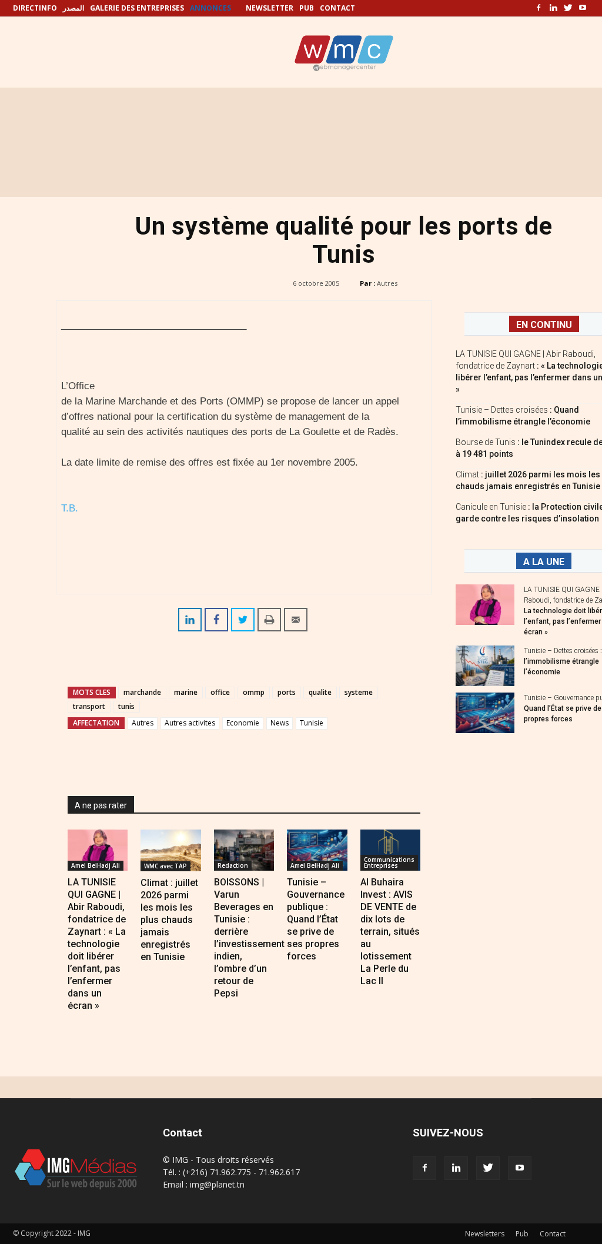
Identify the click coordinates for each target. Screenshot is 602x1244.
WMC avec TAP (165, 866)
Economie (242, 723)
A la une (543, 561)
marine (186, 692)
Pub (522, 1234)
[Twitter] (567, 8)
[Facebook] (538, 8)
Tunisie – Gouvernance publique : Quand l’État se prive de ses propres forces (316, 919)
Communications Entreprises (389, 862)
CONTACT (337, 8)
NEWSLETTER (269, 8)
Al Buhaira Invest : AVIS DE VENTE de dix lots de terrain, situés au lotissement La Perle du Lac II (390, 931)
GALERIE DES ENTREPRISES (137, 8)
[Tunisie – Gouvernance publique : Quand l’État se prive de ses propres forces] (317, 850)
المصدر (73, 8)
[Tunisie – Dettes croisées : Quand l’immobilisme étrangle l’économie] (485, 666)
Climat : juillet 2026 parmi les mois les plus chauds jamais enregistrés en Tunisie (169, 919)
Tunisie (311, 723)
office (220, 692)
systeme (359, 692)
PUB (306, 8)
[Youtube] (582, 8)
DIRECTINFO (35, 8)
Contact (553, 1234)
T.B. (69, 508)
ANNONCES (210, 8)
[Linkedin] (553, 8)
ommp (254, 692)
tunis (126, 706)
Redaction (233, 865)
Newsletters (484, 1234)
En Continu (544, 324)
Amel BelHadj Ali (95, 865)
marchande (142, 692)
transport (89, 706)
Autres (387, 283)
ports (286, 692)
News (279, 723)
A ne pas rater (101, 805)
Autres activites (190, 723)
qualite (320, 692)
